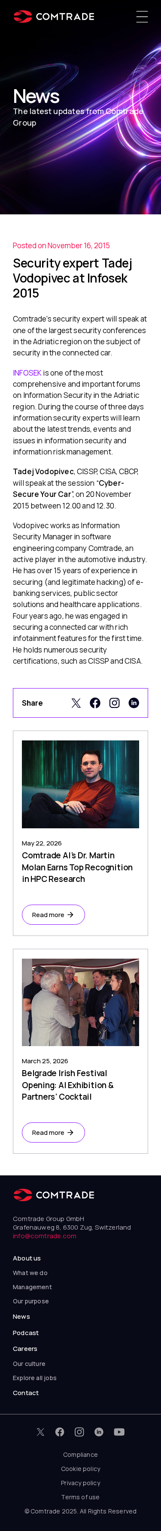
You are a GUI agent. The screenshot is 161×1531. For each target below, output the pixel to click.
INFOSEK (27, 373)
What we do (30, 1273)
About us (27, 1258)
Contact (26, 1392)
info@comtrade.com (44, 1235)
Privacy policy (80, 1483)
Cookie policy (80, 1469)
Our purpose (31, 1301)
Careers (25, 1348)
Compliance (80, 1454)
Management (32, 1287)
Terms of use (80, 1497)
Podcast (26, 1332)
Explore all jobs (35, 1378)
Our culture (29, 1364)
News (21, 1316)
